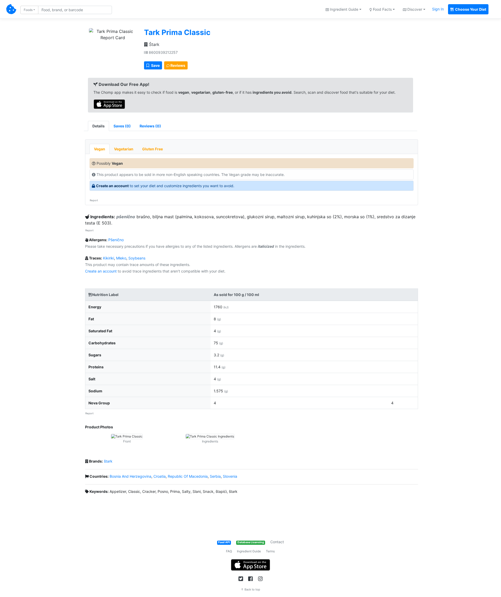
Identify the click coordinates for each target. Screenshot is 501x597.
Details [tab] (98, 126)
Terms (270, 551)
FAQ (229, 551)
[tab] (122, 126)
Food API (224, 542)
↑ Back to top (250, 589)
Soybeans (136, 258)
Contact (277, 542)
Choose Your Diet (470, 9)
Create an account (112, 186)
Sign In (438, 9)
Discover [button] (414, 9)
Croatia (159, 476)
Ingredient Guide (249, 551)
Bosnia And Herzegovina (130, 476)
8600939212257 (163, 52)
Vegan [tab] (99, 149)
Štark (153, 44)
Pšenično (116, 240)
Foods (28, 10)
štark (108, 461)
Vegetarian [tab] (123, 149)
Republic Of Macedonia (188, 476)
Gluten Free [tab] (152, 149)
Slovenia (230, 476)
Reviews (177, 65)
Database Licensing (250, 542)
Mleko (121, 258)
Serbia (215, 476)
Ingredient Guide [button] (343, 9)
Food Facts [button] (382, 9)
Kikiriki (108, 258)
